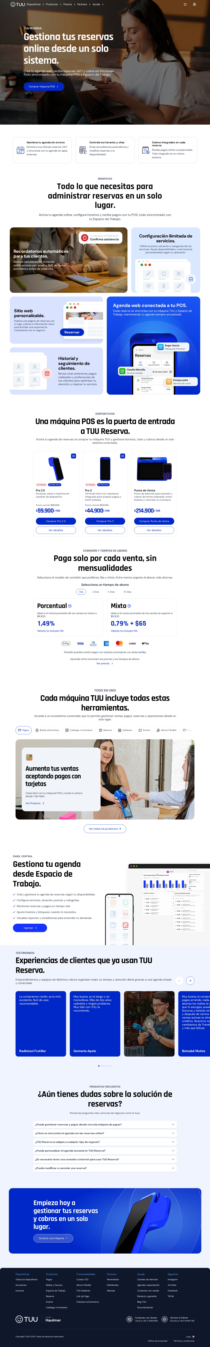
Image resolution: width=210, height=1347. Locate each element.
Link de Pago (82, 1296)
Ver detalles (56, 530)
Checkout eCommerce (87, 1301)
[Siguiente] (190, 980)
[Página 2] (101, 1066)
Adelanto (127, 730)
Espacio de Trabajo (55, 1290)
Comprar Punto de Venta (154, 521)
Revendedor (113, 1279)
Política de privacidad (157, 1341)
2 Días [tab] (95, 591)
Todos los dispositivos (26, 1279)
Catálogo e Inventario (81, 730)
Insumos (20, 1290)
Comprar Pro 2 (105, 521)
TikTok (171, 1296)
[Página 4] (106, 1066)
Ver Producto (32, 803)
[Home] (18, 4)
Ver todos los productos (103, 828)
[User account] (194, 4)
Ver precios (102, 663)
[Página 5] (108, 1066)
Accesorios (21, 1285)
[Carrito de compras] (185, 4)
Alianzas (111, 1290)
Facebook (173, 1290)
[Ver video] (149, 1024)
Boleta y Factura (54, 1285)
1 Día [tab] (81, 591)
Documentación (145, 1307)
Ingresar (28, 927)
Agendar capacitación (148, 1285)
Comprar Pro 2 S (56, 521)
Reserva (107, 730)
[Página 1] (98, 1066)
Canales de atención (147, 1279)
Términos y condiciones (184, 1341)
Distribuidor (113, 1285)
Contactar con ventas (148, 1290)
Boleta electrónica (49, 730)
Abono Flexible (169, 730)
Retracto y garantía (147, 1296)
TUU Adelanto (83, 1290)
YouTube (172, 1285)
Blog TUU (141, 1301)
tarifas (142, 652)
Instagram (173, 1279)
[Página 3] (103, 1066)
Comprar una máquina (51, 1238)
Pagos (26, 730)
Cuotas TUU (193, 730)
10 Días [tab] (128, 591)
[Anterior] (179, 980)
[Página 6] (111, 1066)
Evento (146, 730)
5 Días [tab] (111, 591)
